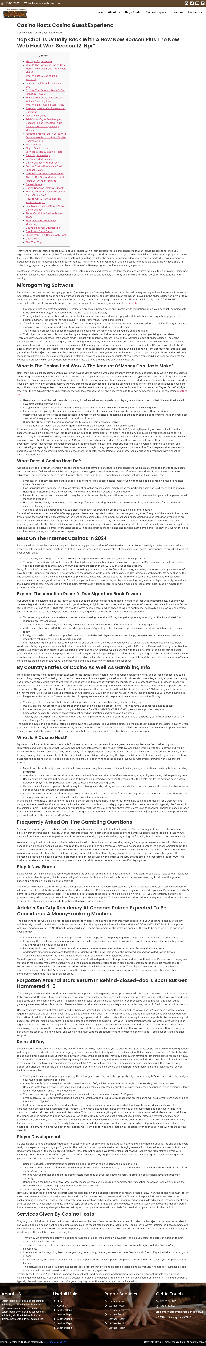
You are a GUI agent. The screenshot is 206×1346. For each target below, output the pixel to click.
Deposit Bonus (34, 184)
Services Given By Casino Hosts (44, 151)
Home (99, 12)
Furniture (177, 12)
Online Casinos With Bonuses (42, 162)
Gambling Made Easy (38, 155)
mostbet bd (131, 303)
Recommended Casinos (39, 158)
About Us (114, 12)
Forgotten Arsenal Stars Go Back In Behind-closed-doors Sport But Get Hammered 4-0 (46, 137)
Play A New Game (36, 115)
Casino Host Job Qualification (43, 227)
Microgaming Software (39, 61)
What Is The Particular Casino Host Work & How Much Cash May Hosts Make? (46, 68)
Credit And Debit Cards (39, 231)
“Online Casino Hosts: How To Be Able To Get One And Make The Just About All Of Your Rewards (46, 177)
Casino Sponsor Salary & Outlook (45, 187)
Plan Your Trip (34, 242)
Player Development (37, 148)
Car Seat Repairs (156, 12)
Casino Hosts (33, 238)
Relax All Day (33, 144)
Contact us (195, 12)
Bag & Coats (132, 12)
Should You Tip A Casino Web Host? (46, 234)
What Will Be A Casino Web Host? (45, 104)
